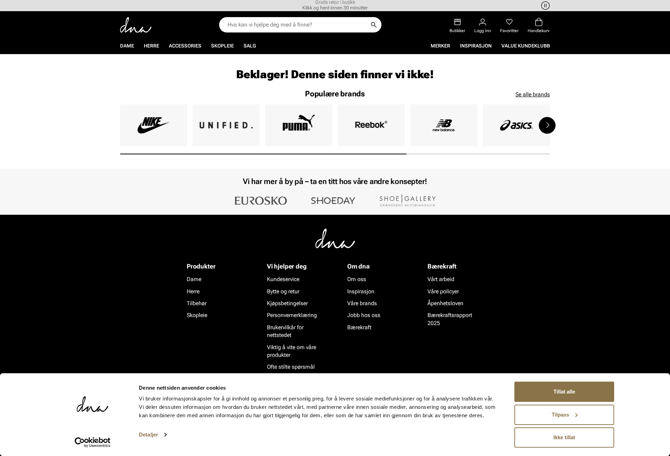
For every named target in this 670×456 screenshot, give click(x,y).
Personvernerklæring (292, 315)
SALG (250, 46)
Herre (151, 46)
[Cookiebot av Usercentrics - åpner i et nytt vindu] (92, 442)
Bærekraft (359, 327)
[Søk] (373, 24)
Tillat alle (564, 392)
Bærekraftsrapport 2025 (449, 319)
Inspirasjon (476, 46)
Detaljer (148, 434)
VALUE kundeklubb (525, 46)
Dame (127, 46)
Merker (440, 46)
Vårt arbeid (440, 279)
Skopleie (222, 46)
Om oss (356, 279)
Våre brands (362, 303)
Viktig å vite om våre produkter (291, 351)
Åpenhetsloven (445, 303)
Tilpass (560, 415)
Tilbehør (197, 303)
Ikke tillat (564, 437)
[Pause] (544, 5)
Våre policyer (443, 291)
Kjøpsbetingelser (287, 303)
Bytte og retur (283, 291)
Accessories (185, 46)
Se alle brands (532, 94)
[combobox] (297, 25)
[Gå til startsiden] (135, 25)
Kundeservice (283, 279)
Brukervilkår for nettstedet (285, 331)
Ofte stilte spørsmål (291, 366)
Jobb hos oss (363, 315)
